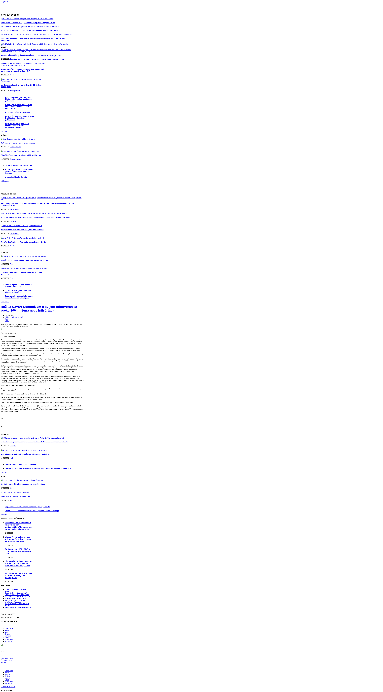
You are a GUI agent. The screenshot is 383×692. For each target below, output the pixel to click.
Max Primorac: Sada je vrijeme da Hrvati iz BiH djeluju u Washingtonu (18, 575)
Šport (11, 488)
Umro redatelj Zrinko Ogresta (16, 177)
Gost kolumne (14, 209)
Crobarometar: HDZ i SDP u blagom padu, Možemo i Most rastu (18, 551)
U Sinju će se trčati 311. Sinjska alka (18, 166)
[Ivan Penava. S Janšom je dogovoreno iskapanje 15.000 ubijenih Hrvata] (27, 19)
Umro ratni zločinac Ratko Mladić (17, 112)
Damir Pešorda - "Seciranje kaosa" (17, 595)
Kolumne (13, 221)
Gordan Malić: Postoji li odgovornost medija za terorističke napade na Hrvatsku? (31, 30)
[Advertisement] (65, 7)
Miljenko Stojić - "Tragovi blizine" (16, 598)
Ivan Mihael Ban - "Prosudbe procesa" (18, 607)
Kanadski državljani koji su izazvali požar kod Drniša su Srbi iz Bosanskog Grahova (32, 59)
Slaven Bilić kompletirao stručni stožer (15, 496)
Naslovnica (9, 629)
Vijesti (7, 630)
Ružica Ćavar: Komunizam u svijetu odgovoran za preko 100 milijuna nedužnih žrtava (39, 308)
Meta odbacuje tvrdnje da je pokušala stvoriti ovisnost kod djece (25, 454)
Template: (4, 687)
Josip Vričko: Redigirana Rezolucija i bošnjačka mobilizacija (23, 242)
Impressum (9, 639)
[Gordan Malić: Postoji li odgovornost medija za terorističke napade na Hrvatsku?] (30, 26)
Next (9, 44)
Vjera (11, 264)
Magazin (8, 636)
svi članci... (5, 131)
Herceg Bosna (15, 91)
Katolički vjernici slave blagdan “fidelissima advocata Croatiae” (24, 260)
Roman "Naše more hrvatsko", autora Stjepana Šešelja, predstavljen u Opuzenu (19, 171)
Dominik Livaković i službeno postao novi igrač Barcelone (23, 484)
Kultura (7, 632)
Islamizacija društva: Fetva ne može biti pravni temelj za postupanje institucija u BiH (18, 106)
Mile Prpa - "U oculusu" (13, 602)
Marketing (8, 641)
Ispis (7, 319)
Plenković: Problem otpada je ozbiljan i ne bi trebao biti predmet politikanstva (19, 118)
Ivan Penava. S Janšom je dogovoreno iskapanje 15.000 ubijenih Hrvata (28, 23)
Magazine (4, 1)
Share (3, 425)
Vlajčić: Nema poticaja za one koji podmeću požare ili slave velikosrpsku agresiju (17, 125)
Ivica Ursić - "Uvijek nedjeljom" (16, 600)
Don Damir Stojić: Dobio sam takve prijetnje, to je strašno (18, 291)
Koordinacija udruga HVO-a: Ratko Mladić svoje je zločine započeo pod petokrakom (18, 99)
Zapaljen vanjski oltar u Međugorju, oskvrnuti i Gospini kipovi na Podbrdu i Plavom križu (38, 468)
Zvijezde (13, 446)
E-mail (7, 321)
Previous (4, 44)
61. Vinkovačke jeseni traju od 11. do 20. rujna (18, 143)
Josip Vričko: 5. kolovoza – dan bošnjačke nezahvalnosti (22, 230)
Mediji (12, 458)
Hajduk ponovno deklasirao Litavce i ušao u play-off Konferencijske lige (32, 511)
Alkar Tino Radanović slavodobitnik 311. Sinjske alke (21, 155)
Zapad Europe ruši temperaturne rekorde (20, 464)
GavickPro (11, 687)
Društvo (7, 634)
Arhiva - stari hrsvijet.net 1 (14, 317)
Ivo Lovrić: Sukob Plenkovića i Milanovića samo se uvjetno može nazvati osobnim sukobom (35, 217)
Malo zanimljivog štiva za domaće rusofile (16, 55)
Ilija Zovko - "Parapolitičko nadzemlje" (18, 596)
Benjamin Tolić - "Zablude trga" (16, 593)
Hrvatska (13, 59)
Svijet (12, 75)
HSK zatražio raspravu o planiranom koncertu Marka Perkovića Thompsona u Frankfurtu (34, 442)
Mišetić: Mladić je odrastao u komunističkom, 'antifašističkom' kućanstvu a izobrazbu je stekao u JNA (24, 70)
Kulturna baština (15, 147)
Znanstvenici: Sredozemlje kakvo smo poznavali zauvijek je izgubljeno (19, 297)
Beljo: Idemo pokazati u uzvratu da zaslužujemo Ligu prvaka (27, 507)
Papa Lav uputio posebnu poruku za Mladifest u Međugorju (18, 285)
